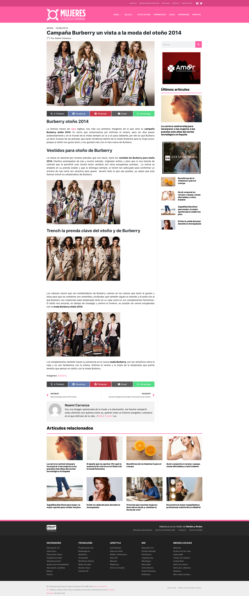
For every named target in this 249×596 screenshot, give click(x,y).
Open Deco (51, 551)
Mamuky (113, 561)
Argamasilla (178, 554)
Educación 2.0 (148, 548)
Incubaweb (83, 558)
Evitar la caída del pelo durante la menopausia (189, 222)
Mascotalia (146, 564)
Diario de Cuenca (180, 564)
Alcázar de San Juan (182, 551)
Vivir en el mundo (117, 568)
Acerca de (133, 3)
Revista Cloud (84, 568)
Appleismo (82, 554)
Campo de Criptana (181, 558)
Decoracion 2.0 (53, 548)
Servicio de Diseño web (165, 530)
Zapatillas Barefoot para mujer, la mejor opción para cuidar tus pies (189, 210)
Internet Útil (83, 571)
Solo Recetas (115, 548)
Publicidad (166, 3)
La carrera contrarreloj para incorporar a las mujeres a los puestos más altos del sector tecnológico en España (178, 130)
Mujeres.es (114, 564)
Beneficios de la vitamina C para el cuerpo (187, 180)
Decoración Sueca (54, 554)
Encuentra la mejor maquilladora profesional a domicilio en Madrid (183, 506)
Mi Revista (146, 574)
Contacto (175, 3)
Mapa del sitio (187, 3)
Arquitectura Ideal (54, 558)
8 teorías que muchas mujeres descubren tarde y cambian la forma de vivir (141, 507)
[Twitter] (201, 3)
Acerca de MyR (195, 530)
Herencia (177, 571)
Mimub (49, 571)
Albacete (177, 548)
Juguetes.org (147, 558)
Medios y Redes (194, 526)
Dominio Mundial (148, 551)
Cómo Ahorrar (147, 568)
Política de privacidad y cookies (189, 588)
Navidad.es (146, 554)
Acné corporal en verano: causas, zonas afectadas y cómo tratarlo (189, 196)
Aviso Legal (171, 588)
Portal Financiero (149, 571)
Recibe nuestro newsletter (149, 3)
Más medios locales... (182, 574)
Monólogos (146, 561)
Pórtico (50, 574)
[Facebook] (197, 3)
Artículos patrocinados (142, 530)
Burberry (62, 375)
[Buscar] (198, 44)
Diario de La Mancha (182, 568)
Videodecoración (54, 561)
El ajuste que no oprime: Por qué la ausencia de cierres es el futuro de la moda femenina (104, 466)
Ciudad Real (178, 561)
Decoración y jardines (56, 568)
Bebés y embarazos (118, 554)
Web (100, 416)
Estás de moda (116, 551)
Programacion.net (85, 548)
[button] (120, 14)
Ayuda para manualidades (58, 564)
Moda (50, 28)
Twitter (108, 416)
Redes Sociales (84, 564)
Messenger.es (84, 551)
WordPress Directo (86, 561)
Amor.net (113, 558)
